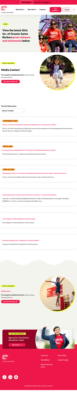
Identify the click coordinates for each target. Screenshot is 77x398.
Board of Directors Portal (47, 366)
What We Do (32, 9)
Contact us (44, 355)
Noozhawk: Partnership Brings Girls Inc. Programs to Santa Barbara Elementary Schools (29, 150)
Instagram (4, 377)
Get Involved (54, 9)
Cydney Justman (10, 81)
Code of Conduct (63, 360)
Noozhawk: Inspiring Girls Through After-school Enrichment (20, 240)
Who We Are (20, 9)
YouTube (16, 377)
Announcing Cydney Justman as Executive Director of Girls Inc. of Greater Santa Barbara (29, 195)
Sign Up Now (16, 345)
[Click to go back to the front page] (7, 9)
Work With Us (45, 360)
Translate (46, 2)
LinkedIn (10, 377)
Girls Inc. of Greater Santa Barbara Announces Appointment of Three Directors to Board (29, 125)
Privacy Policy (62, 355)
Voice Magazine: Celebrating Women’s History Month (18, 219)
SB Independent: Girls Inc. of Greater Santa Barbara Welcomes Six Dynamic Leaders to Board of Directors (34, 173)
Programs (42, 9)
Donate (67, 9)
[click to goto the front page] (8, 358)
